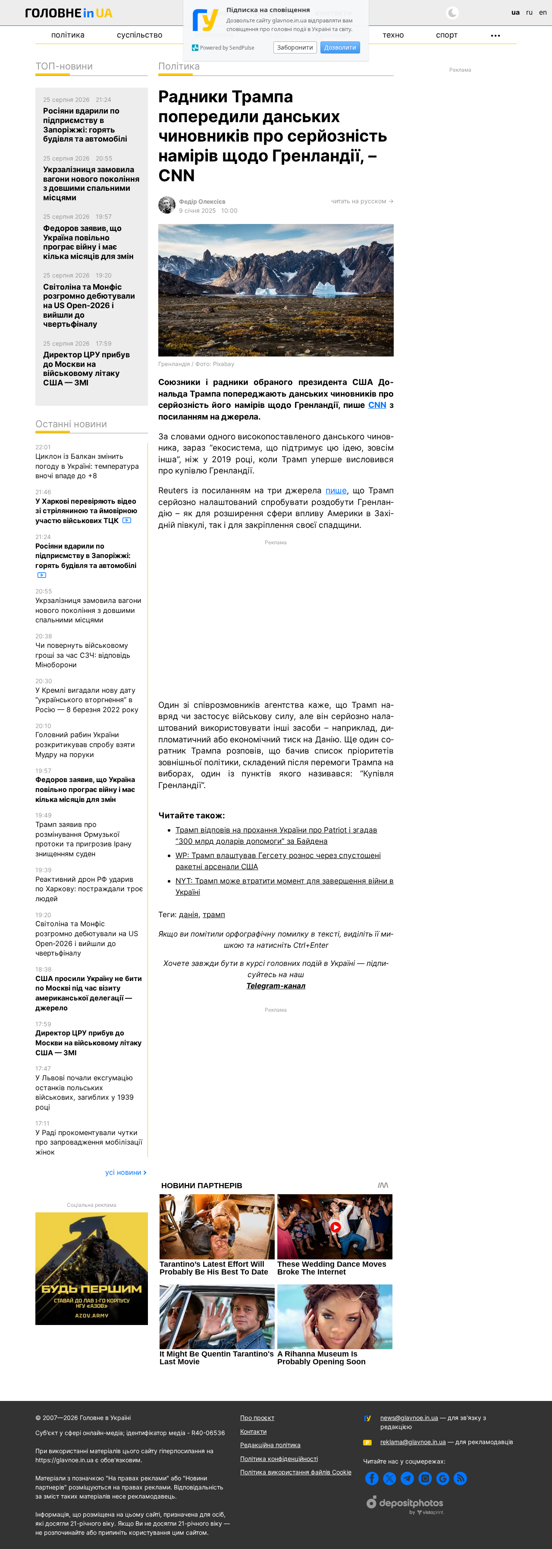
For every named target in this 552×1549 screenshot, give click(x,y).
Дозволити (340, 47)
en (543, 12)
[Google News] (442, 1478)
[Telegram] (407, 1478)
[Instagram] (425, 1478)
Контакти (253, 1431)
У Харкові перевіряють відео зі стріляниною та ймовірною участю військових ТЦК (86, 506)
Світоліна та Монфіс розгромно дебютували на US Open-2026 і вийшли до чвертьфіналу (86, 934)
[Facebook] (372, 1478)
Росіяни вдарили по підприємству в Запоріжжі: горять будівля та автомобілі (85, 551)
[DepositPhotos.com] (405, 1506)
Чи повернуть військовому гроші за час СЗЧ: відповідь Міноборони (82, 650)
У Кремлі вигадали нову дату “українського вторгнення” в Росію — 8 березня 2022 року (86, 695)
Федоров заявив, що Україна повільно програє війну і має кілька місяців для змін (85, 785)
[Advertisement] (276, 619)
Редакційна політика (270, 1444)
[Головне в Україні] (69, 14)
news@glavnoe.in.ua (409, 1417)
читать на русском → (362, 201)
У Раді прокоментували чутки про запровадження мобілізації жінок (88, 1138)
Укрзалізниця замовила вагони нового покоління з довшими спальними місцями (88, 605)
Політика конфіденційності (279, 1458)
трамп (214, 914)
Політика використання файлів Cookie (295, 1472)
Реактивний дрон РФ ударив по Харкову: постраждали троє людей (89, 884)
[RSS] (460, 1478)
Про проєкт (257, 1417)
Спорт (447, 34)
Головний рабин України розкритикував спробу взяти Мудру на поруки (85, 740)
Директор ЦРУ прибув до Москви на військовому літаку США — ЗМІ (88, 1038)
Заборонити (295, 47)
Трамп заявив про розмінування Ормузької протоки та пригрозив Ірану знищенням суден (83, 834)
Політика (68, 34)
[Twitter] (389, 1478)
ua (515, 12)
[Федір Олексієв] (167, 211)
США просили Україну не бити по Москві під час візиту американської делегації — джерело (88, 988)
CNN (377, 405)
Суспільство (140, 34)
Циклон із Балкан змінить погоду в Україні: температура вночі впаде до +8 (87, 461)
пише (336, 490)
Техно (393, 34)
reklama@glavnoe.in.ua (413, 1441)
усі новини (123, 1172)
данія (188, 914)
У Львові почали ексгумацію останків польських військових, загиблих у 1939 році (84, 1088)
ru (529, 12)
